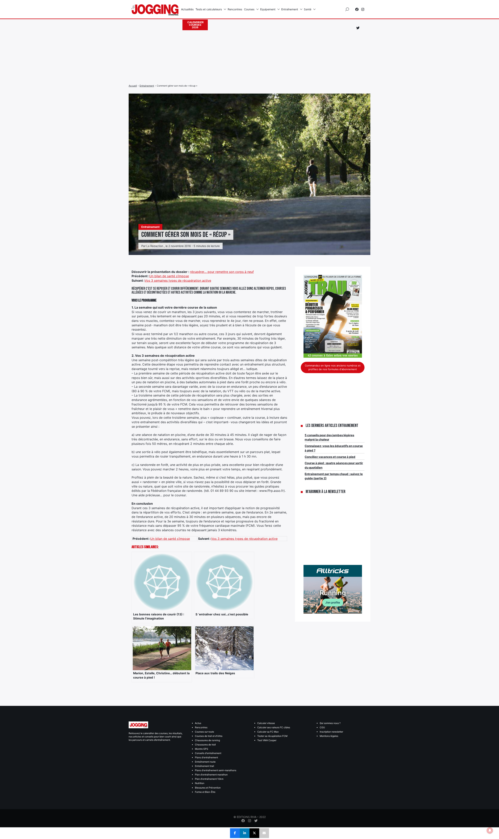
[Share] (235, 833)
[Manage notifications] (490, 830)
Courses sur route (204, 731)
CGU (322, 727)
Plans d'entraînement (206, 757)
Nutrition (199, 783)
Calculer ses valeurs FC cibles (273, 727)
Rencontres (235, 9)
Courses (249, 9)
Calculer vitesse (266, 723)
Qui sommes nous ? (330, 723)
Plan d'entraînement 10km (209, 778)
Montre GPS (201, 748)
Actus (198, 723)
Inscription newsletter (331, 731)
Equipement (267, 9)
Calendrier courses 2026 (195, 25)
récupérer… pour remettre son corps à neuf (222, 272)
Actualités (187, 9)
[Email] (264, 833)
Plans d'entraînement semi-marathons (215, 770)
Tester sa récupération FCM (272, 736)
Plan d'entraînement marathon (211, 774)
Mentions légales (329, 736)
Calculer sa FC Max (268, 731)
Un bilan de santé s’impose (169, 276)
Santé (307, 9)
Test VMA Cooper (266, 740)
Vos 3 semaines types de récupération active (178, 280)
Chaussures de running (207, 740)
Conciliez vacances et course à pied (330, 457)
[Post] (254, 833)
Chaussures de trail (205, 744)
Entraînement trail (204, 766)
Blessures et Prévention (208, 787)
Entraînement (289, 9)
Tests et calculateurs (209, 9)
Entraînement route (205, 761)
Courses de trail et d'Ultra (208, 736)
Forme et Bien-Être (205, 791)
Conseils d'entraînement (208, 753)
